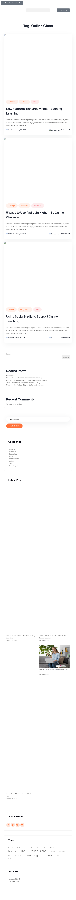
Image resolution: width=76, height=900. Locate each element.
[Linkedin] (68, 3)
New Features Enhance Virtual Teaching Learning (24, 378)
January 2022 (15, 881)
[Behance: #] (8, 825)
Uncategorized (14, 466)
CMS (18, 848)
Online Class (37, 851)
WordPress (10, 859)
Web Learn (60, 856)
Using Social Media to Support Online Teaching (23, 382)
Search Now (14, 426)
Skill (34, 102)
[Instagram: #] (18, 825)
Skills (9, 856)
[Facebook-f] (52, 3)
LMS (23, 851)
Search (8, 354)
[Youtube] (63, 3)
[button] (38, 10)
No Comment (65, 130)
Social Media (18, 856)
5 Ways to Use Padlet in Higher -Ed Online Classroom (25, 385)
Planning (52, 851)
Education (37, 206)
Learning (12, 851)
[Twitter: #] (13, 825)
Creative (12, 102)
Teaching (31, 855)
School (24, 102)
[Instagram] (58, 3)
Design (25, 848)
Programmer (25, 309)
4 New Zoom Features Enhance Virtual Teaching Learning (26, 380)
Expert (11, 309)
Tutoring (47, 855)
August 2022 (14, 879)
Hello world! (10, 375)
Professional (62, 851)
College (12, 206)
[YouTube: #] (22, 825)
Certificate (10, 848)
